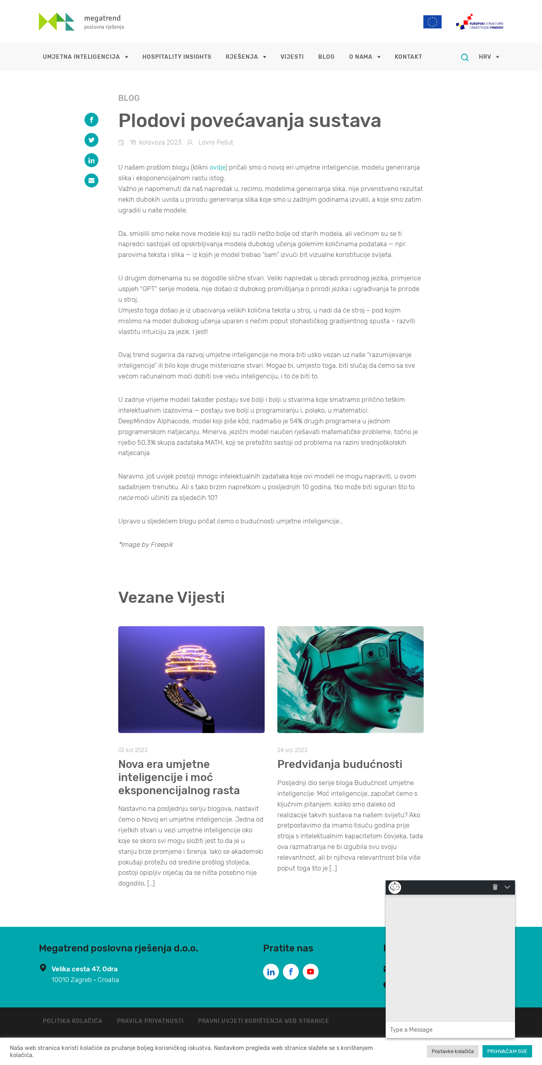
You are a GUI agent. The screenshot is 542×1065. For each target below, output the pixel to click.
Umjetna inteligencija (81, 57)
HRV (485, 57)
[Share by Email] (91, 180)
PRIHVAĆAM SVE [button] (507, 1051)
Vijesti (292, 57)
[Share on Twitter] (91, 140)
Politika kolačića (73, 1021)
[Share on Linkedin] (91, 160)
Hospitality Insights (176, 57)
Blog (326, 57)
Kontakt (408, 57)
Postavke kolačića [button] (453, 1051)
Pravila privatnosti (150, 1021)
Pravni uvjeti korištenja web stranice (264, 1021)
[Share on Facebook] (91, 120)
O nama (361, 57)
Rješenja (242, 57)
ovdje (217, 167)
